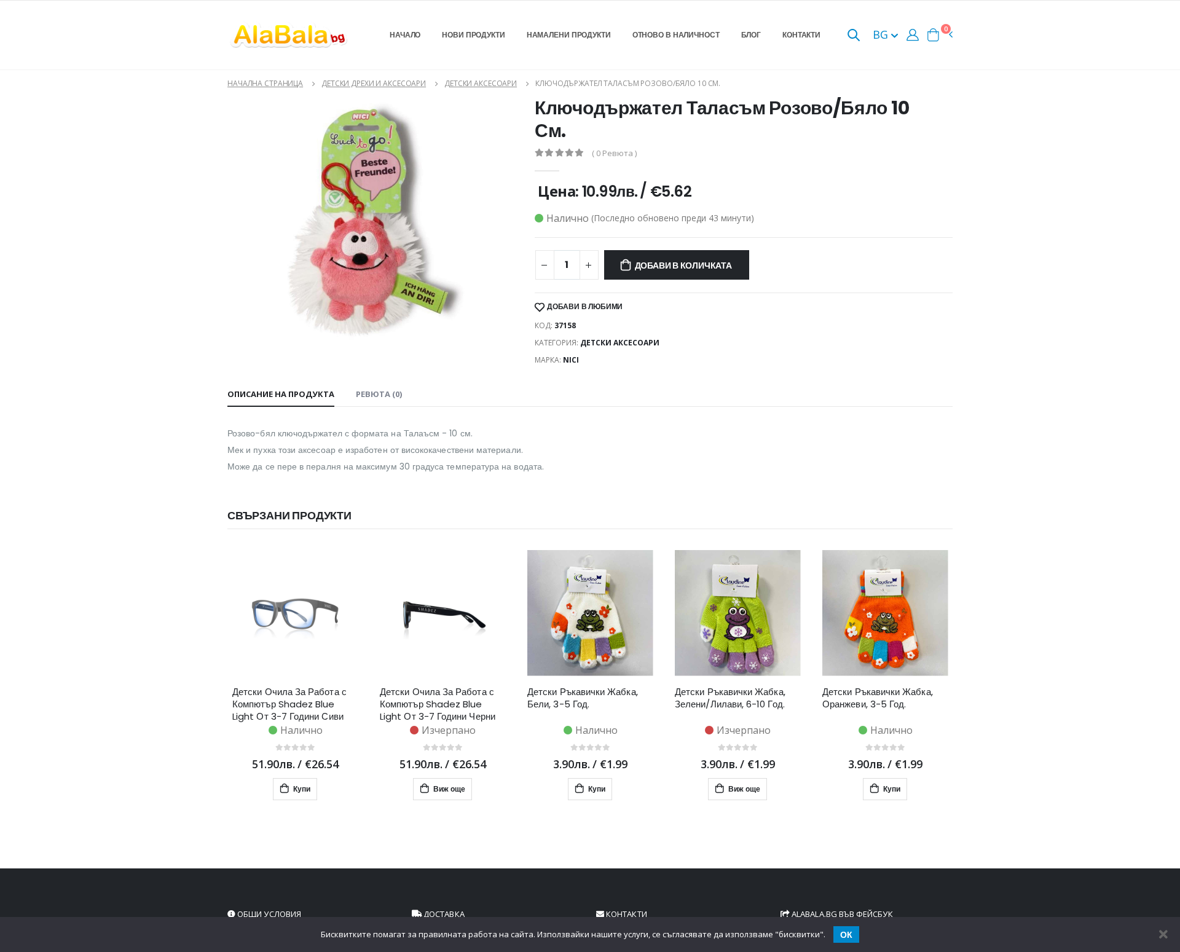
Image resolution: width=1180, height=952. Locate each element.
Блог (751, 35)
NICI (571, 360)
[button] (854, 36)
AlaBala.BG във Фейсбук (841, 913)
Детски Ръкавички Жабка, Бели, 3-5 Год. (582, 698)
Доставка (443, 913)
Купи (300, 789)
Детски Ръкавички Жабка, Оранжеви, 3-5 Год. (877, 698)
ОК (846, 935)
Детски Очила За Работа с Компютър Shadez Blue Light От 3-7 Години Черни (437, 704)
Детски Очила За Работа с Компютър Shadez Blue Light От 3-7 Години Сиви (289, 704)
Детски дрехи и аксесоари (373, 83)
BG (882, 34)
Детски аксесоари (480, 83)
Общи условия (268, 913)
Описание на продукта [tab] (280, 393)
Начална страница (265, 83)
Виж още (448, 789)
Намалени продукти (569, 35)
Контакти (801, 35)
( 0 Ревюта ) (614, 153)
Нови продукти (473, 35)
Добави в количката (683, 265)
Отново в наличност (676, 35)
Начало (405, 35)
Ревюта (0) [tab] (379, 393)
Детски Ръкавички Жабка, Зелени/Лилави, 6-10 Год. (730, 698)
